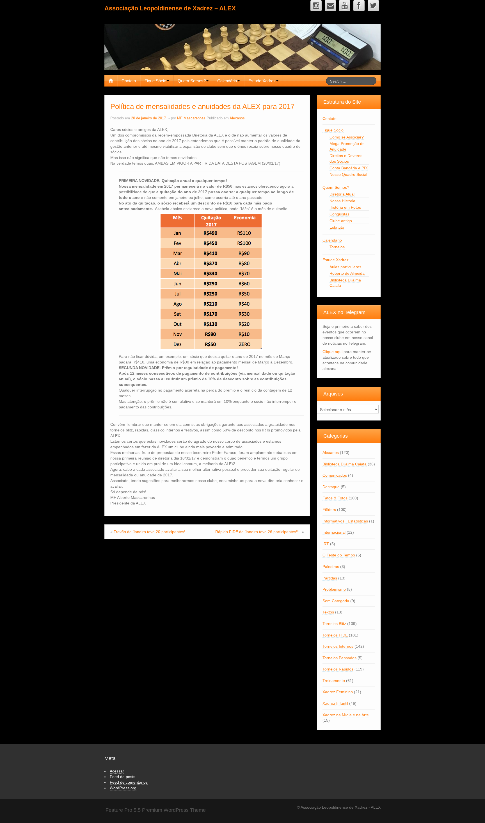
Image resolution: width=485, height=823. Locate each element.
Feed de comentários (129, 782)
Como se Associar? (347, 137)
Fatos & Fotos (334, 498)
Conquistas (339, 214)
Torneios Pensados (339, 658)
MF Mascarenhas (191, 118)
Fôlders (329, 509)
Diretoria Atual (342, 194)
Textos (328, 612)
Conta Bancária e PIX (349, 168)
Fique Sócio (155, 80)
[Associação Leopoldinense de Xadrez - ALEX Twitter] (373, 5)
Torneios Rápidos (337, 669)
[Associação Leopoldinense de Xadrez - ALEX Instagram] (316, 5)
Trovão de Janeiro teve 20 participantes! (149, 531)
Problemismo (334, 589)
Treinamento (333, 680)
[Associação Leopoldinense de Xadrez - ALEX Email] (330, 5)
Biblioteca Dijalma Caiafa (344, 464)
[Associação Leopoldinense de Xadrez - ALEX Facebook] (359, 5)
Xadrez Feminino (337, 692)
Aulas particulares (345, 267)
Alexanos (237, 118)
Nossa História (342, 201)
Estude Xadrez (262, 80)
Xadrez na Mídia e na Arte (345, 715)
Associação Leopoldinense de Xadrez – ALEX (170, 8)
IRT (325, 544)
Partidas (329, 578)
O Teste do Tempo (338, 555)
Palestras (330, 566)
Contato (129, 80)
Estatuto (337, 227)
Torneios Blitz (334, 623)
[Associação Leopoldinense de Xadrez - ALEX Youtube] (344, 5)
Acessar (117, 771)
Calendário (227, 80)
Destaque (331, 487)
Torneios (337, 247)
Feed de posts (122, 776)
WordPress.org (123, 788)
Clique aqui (332, 351)
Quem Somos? (192, 80)
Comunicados (334, 475)
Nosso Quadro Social (348, 174)
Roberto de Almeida (347, 273)
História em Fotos (345, 207)
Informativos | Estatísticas (345, 521)
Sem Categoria (335, 601)
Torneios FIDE (335, 635)
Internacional (334, 532)
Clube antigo (341, 221)
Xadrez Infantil (335, 703)
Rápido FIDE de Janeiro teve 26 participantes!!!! (258, 531)
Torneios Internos (337, 646)
